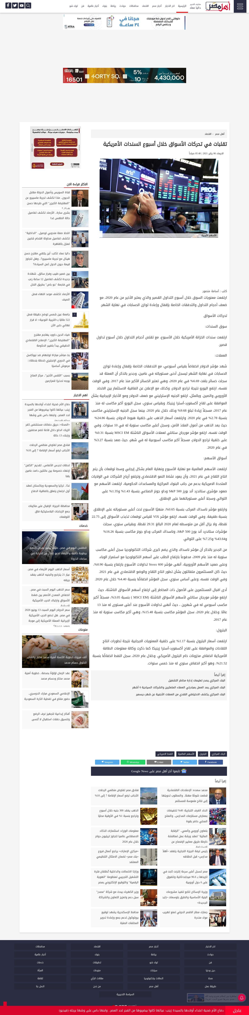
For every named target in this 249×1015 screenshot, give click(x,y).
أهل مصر (153, 986)
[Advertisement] (159, 263)
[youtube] (22, 5)
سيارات (153, 970)
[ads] (124, 22)
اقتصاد (145, 6)
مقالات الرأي (97, 978)
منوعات (97, 970)
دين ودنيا (210, 970)
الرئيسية (182, 6)
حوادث (122, 6)
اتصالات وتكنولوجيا (153, 978)
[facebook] (8, 5)
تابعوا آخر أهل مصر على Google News (156, 771)
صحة (210, 978)
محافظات (134, 6)
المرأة (40, 970)
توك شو (73, 6)
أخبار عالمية (93, 6)
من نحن (97, 986)
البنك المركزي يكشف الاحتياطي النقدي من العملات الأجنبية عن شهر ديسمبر (180, 694)
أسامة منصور (211, 291)
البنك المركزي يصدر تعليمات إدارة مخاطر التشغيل (196, 680)
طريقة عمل (210, 986)
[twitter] (15, 5)
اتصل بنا (40, 986)
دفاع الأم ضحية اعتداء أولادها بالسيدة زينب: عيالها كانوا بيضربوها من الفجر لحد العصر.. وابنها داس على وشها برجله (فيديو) (141, 1010)
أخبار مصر (157, 6)
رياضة (113, 6)
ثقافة (40, 978)
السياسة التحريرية (125, 994)
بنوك (104, 6)
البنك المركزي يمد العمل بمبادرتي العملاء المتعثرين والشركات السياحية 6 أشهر (178, 687)
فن (82, 6)
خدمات (40, 962)
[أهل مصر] (217, 7)
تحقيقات (97, 962)
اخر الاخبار (170, 6)
